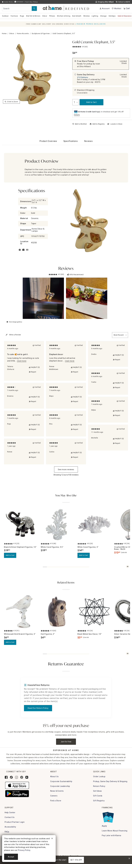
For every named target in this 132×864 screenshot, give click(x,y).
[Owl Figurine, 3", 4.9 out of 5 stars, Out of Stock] (57, 611)
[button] (66, 7)
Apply (104, 826)
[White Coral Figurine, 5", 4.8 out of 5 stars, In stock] (94, 524)
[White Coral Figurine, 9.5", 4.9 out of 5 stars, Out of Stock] (57, 524)
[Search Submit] (34, 8)
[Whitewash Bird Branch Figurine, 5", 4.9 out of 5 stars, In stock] (21, 611)
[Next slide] (127, 566)
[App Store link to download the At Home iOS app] (17, 785)
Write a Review (15, 335)
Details (77, 115)
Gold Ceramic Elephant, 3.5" (93, 42)
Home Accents (23, 33)
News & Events (57, 791)
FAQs (7, 832)
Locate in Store (116, 124)
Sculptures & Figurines (41, 33)
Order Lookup (99, 776)
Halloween (19, 1)
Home (4, 33)
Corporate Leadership (60, 786)
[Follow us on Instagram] (16, 777)
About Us (54, 776)
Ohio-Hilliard (84, 66)
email (27, 251)
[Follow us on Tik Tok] (11, 777)
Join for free (66, 742)
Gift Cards (97, 796)
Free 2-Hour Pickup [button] (31, 2)
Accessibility (10, 827)
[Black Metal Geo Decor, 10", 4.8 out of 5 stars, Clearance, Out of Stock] (94, 611)
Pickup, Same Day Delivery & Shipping (110, 781)
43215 (97, 82)
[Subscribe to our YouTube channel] (26, 777)
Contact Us (10, 817)
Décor (11, 33)
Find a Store (55, 801)
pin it (19, 251)
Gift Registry (99, 801)
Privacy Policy (24, 850)
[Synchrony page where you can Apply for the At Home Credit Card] (108, 817)
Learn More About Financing (114, 831)
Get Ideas (97, 791)
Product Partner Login (15, 822)
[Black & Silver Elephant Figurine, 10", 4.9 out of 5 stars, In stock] (21, 524)
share (23, 251)
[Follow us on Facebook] (6, 777)
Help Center (10, 812)
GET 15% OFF (76, 860)
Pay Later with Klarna (111, 835)
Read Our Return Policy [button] (38, 708)
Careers (53, 796)
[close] (52, 838)
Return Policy (99, 786)
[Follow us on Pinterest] (21, 777)
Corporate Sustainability (61, 781)
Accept (11, 857)
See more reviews (66, 469)
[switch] (79, 124)
